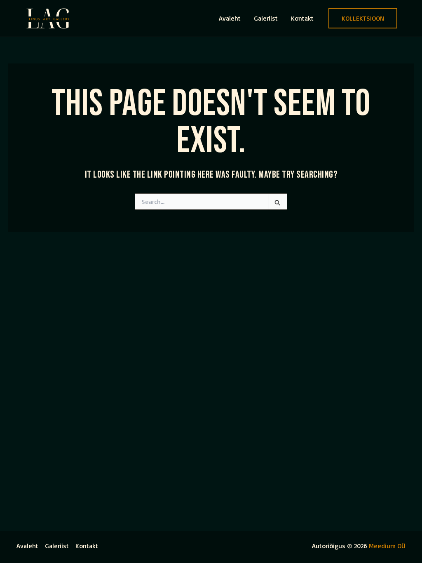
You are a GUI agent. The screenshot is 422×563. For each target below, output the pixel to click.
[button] (362, 18)
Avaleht (230, 18)
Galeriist (266, 18)
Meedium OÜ (387, 546)
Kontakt (302, 18)
